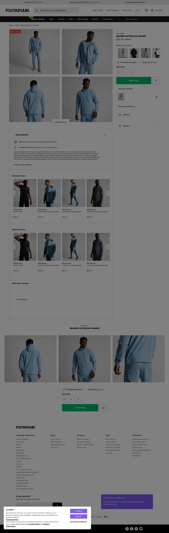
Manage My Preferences (78, 521)
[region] (47, 517)
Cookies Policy (12, 520)
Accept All (78, 511)
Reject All (78, 516)
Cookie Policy (34, 524)
